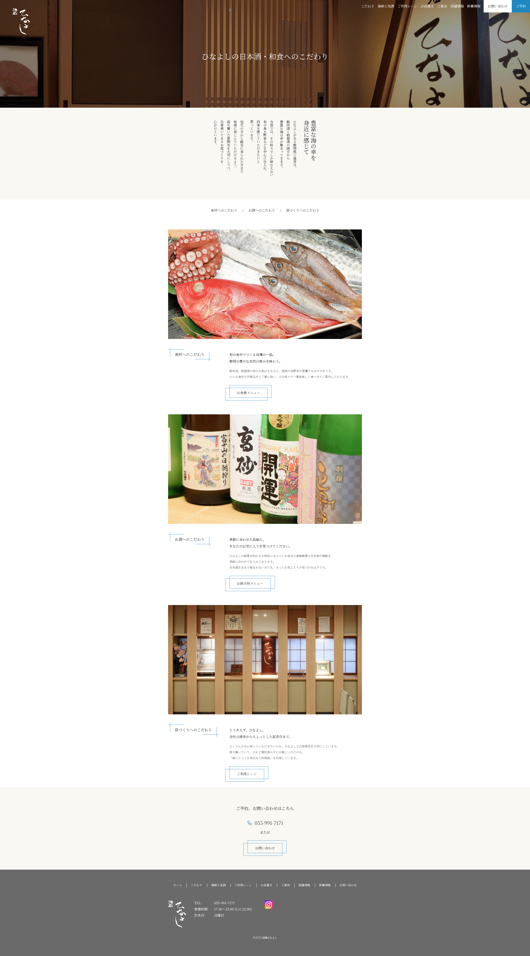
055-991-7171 (224, 903)
